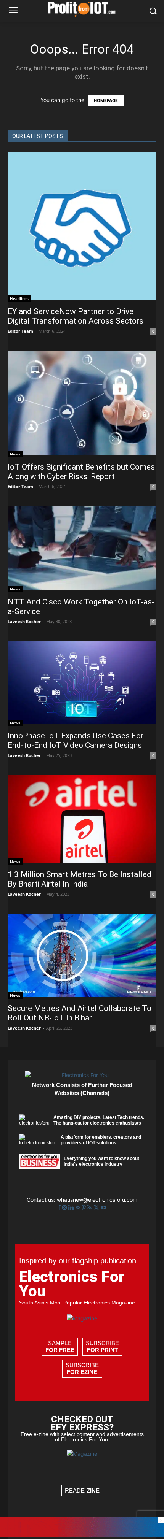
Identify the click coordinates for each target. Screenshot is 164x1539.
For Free (59, 1350)
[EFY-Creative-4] (82, 1535)
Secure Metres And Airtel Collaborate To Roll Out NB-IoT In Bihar (79, 1013)
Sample (59, 1346)
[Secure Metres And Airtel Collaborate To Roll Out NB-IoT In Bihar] (82, 956)
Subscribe (102, 1346)
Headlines (19, 298)
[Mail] (79, 1207)
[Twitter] (97, 1207)
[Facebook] (60, 1207)
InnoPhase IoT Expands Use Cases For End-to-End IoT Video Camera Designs (75, 740)
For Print (102, 1350)
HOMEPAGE (106, 100)
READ (82, 1490)
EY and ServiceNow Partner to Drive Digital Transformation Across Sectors (75, 316)
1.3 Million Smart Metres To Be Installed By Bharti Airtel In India (79, 879)
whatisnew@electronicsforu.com (97, 1199)
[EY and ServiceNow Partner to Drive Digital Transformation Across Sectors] (82, 227)
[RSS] (90, 1207)
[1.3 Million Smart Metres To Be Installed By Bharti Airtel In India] (82, 820)
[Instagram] (65, 1207)
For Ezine (82, 1372)
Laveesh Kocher (24, 621)
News (15, 454)
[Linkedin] (72, 1207)
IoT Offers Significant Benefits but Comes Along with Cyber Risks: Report (81, 471)
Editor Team (20, 331)
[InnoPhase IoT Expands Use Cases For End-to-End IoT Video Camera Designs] (82, 683)
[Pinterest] (84, 1207)
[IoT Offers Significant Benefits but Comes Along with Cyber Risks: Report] (82, 404)
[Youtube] (103, 1207)
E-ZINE (90, 1490)
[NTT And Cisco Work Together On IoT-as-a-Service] (82, 549)
